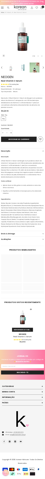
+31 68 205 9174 (18, 432)
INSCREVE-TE (22, 372)
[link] (11, 288)
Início (2, 12)
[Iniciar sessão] (32, 8)
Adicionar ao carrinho (18, 139)
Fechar (43, 2)
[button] (38, 56)
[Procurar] (8, 7)
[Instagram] (10, 441)
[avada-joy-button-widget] (6, 472)
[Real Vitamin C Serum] (22, 317)
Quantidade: (5, 128)
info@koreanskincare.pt (18, 435)
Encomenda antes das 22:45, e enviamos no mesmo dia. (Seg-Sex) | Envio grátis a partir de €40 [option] (22, 2)
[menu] (2, 7)
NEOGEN (7, 77)
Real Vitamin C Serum (22, 337)
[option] (22, 36)
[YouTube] (21, 441)
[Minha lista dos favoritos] (37, 8)
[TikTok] (15, 441)
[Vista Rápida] (30, 309)
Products (9, 12)
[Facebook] (4, 441)
